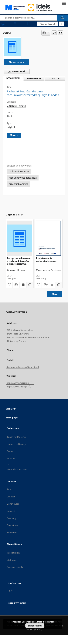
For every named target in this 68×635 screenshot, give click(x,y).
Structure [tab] (55, 78)
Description (13, 525)
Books (10, 451)
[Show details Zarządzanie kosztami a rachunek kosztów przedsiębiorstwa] (29, 284)
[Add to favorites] (54, 32)
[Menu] (63, 3)
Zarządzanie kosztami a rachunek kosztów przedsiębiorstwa (19, 261)
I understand (35, 625)
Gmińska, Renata (16, 105)
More (54, 294)
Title (9, 489)
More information (45, 621)
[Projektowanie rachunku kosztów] (48, 238)
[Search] (62, 18)
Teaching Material (16, 436)
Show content (16, 62)
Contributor (13, 503)
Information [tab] (34, 78)
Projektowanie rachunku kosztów (46, 260)
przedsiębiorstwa (18, 184)
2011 (9, 116)
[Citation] (60, 32)
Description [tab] (13, 78)
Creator (11, 496)
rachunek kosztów (19, 171)
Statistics (11, 559)
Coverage (12, 518)
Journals (11, 458)
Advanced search (47, 23)
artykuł (11, 127)
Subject (11, 511)
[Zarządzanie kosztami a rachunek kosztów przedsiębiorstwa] (19, 238)
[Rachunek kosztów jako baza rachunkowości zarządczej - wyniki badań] (12, 47)
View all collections (17, 469)
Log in (10, 590)
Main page (12, 417)
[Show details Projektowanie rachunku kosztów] (58, 284)
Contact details (15, 567)
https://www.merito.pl (18, 382)
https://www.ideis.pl (17, 386)
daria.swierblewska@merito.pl (22, 367)
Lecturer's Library (16, 444)
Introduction (13, 552)
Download (18, 71)
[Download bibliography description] (16, 284)
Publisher (12, 532)
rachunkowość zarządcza (23, 177)
